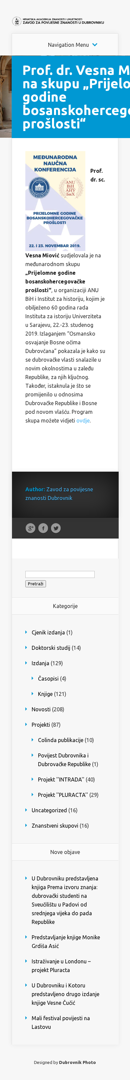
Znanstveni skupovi (55, 826)
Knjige (45, 694)
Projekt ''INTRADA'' (61, 779)
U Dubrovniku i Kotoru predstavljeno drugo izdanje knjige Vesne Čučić (65, 994)
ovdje (83, 420)
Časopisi (48, 679)
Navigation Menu (68, 44)
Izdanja (40, 663)
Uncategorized (49, 810)
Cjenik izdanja (48, 632)
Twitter (56, 528)
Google (30, 528)
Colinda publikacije (60, 740)
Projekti (41, 725)
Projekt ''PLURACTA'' (63, 795)
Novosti (41, 709)
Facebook (43, 528)
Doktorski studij (51, 648)
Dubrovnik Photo (77, 1062)
